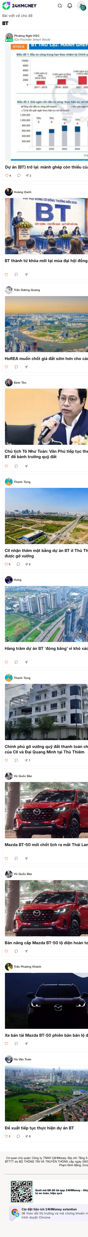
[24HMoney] (19, 6)
